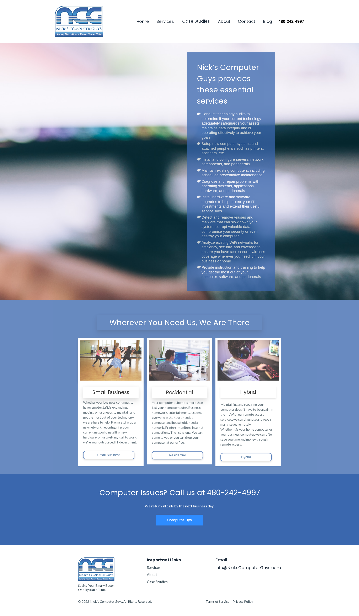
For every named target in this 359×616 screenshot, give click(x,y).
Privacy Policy (243, 601)
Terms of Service (217, 601)
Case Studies (196, 21)
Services (165, 21)
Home (142, 21)
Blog (267, 21)
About (224, 21)
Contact (246, 21)
